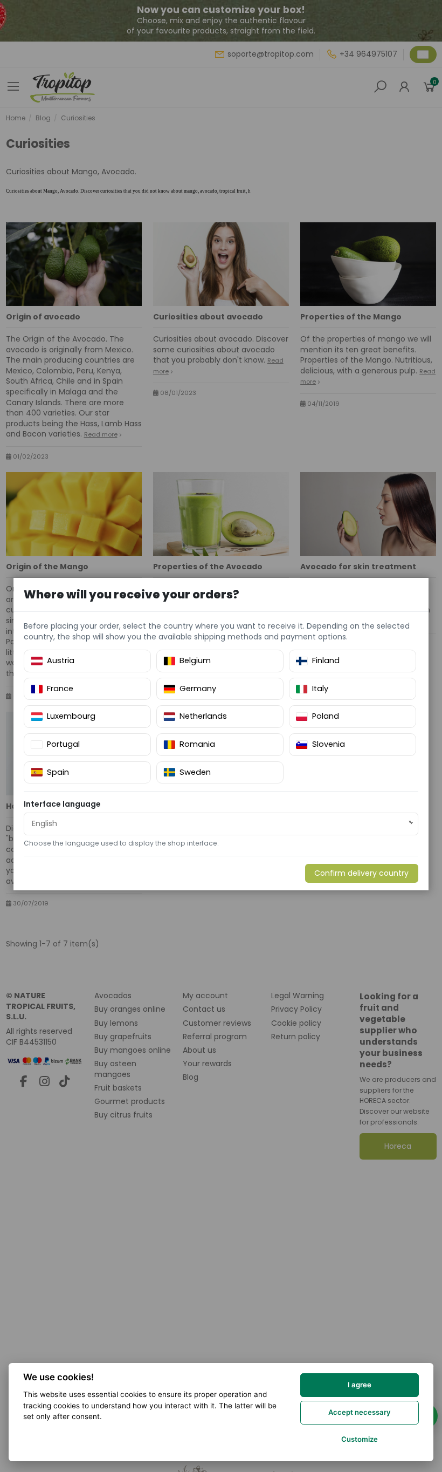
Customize (359, 1439)
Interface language (62, 804)
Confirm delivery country (361, 873)
